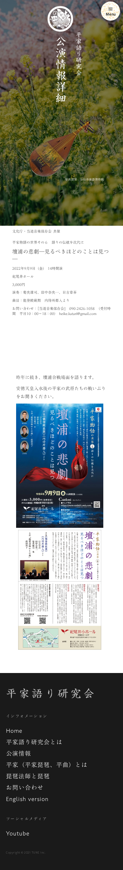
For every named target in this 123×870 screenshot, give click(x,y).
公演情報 (18, 753)
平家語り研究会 (51, 693)
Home (14, 730)
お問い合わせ (25, 787)
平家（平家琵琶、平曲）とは (46, 764)
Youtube (18, 833)
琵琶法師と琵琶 (28, 776)
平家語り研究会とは (34, 742)
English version (27, 798)
